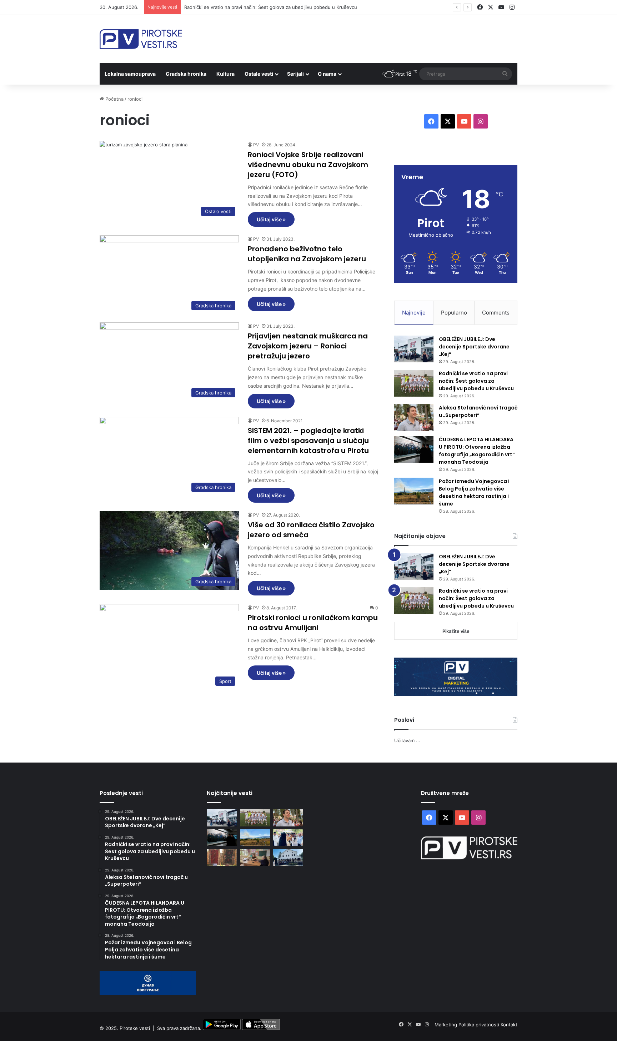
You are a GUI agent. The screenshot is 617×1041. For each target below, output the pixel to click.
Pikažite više (456, 631)
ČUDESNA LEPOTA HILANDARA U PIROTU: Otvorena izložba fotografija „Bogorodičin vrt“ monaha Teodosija (477, 451)
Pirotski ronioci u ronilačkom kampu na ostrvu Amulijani (313, 623)
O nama (327, 74)
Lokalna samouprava (130, 74)
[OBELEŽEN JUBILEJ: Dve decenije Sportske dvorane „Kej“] (413, 349)
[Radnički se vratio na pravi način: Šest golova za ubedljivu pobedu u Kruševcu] (413, 383)
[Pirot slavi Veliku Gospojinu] (288, 857)
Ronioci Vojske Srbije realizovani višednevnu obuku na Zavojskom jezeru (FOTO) (308, 165)
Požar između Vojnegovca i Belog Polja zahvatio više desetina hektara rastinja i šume (474, 492)
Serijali (295, 74)
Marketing (446, 1024)
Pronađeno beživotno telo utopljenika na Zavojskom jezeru (307, 254)
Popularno (454, 312)
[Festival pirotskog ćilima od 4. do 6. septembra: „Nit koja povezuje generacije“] (222, 857)
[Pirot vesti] (141, 39)
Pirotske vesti (135, 1028)
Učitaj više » (271, 219)
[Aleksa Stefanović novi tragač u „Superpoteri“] (413, 417)
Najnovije (414, 312)
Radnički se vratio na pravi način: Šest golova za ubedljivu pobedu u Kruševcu (270, 7)
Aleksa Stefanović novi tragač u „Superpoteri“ (478, 411)
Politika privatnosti (479, 1024)
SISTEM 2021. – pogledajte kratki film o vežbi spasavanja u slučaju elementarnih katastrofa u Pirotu (308, 441)
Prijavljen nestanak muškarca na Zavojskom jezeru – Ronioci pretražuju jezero (308, 346)
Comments (496, 312)
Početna (114, 99)
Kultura (225, 74)
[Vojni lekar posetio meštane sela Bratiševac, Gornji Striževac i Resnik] (255, 857)
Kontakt (509, 1024)
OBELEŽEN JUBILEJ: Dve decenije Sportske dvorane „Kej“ (474, 347)
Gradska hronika (186, 74)
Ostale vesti (259, 74)
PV (256, 144)
